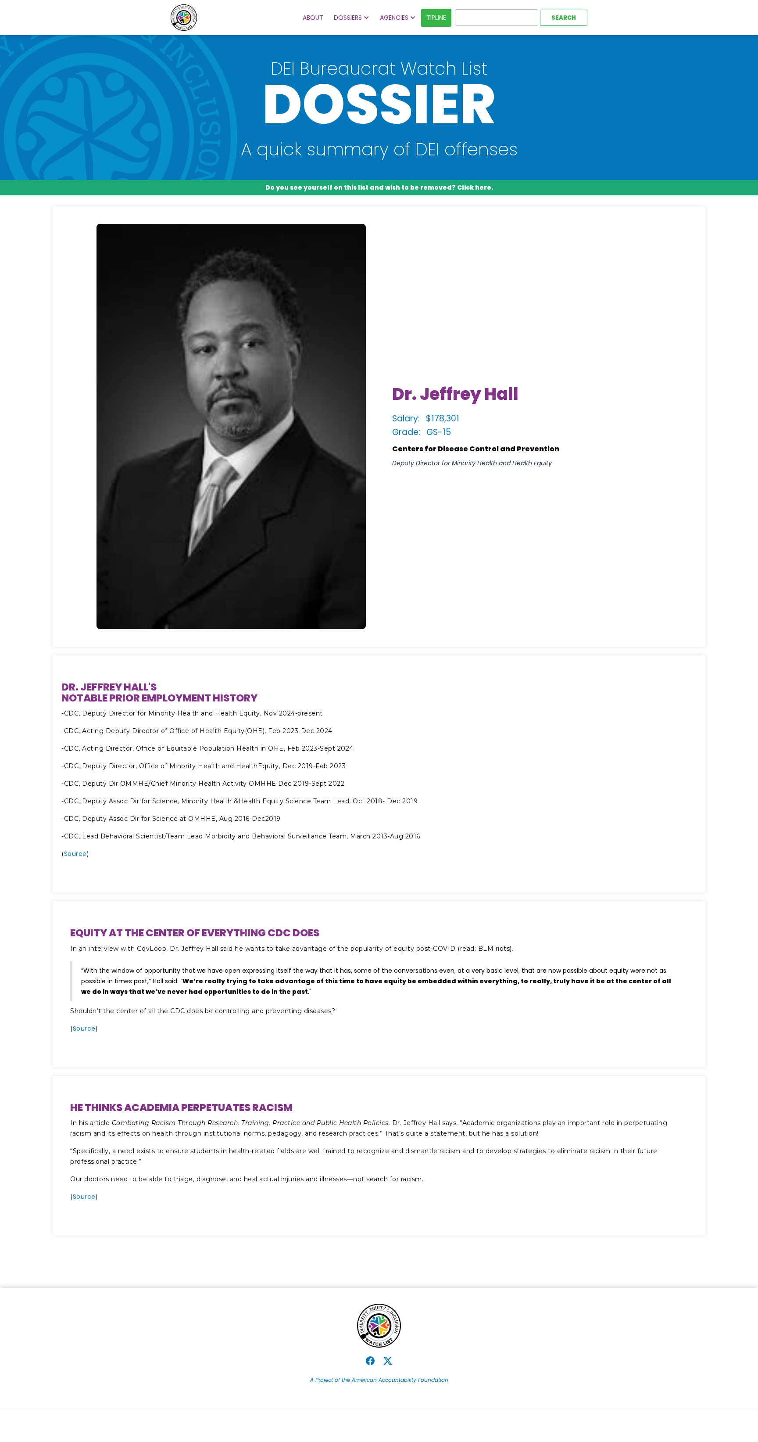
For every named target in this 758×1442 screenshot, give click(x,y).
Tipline (436, 17)
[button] (352, 18)
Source (75, 853)
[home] (184, 17)
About (313, 17)
